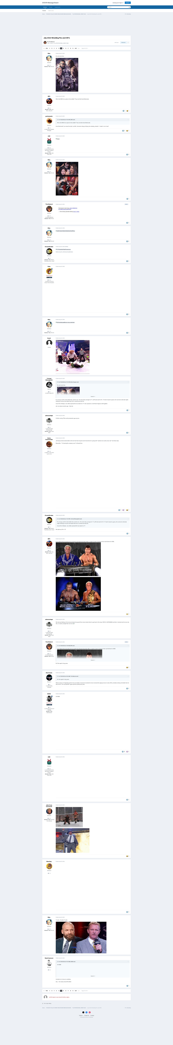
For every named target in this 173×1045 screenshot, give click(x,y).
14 (61, 48)
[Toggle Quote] (57, 119)
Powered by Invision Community (86, 1017)
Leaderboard (57, 7)
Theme (80, 1015)
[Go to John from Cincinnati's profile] (49, 811)
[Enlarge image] (67, 74)
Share (117, 42)
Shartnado (49, 672)
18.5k (50, 147)
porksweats (49, 116)
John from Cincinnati (49, 805)
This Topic (124, 7)
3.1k (50, 969)
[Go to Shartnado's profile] (49, 678)
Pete (49, 266)
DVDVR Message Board (50, 3)
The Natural (51, 41)
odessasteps (49, 415)
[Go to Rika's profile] (49, 58)
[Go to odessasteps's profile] (49, 420)
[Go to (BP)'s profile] (49, 101)
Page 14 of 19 (84, 48)
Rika (49, 53)
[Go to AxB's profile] (49, 141)
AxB (49, 136)
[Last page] (79, 48)
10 (51, 48)
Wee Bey (49, 861)
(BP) (49, 96)
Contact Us (86, 1015)
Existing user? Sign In (118, 2)
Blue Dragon (73, 382)
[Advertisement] (66, 26)
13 (58, 48)
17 (68, 48)
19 (72, 48)
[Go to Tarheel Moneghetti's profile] (49, 385)
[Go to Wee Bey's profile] (49, 866)
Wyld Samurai (49, 958)
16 (65, 48)
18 (70, 48)
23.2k (49, 65)
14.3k (50, 280)
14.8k (50, 451)
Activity (50, 7)
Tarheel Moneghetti (49, 379)
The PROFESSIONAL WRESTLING (61, 43)
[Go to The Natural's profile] (45, 42)
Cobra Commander (49, 438)
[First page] (44, 48)
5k (49, 684)
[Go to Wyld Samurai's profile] (49, 963)
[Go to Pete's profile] (49, 271)
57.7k (50, 215)
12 (56, 48)
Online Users (51, 10)
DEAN (49, 694)
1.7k (50, 873)
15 (63, 48)
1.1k (49, 391)
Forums (44, 10)
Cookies (92, 1015)
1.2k (50, 127)
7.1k (50, 258)
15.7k (50, 818)
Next (76, 48)
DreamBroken (49, 246)
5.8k (50, 108)
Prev (47, 48)
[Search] (129, 7)
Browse (45, 7)
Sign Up (127, 2)
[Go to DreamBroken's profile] (49, 251)
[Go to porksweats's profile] (49, 121)
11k (49, 707)
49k (50, 427)
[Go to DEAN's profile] (49, 699)
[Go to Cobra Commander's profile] (49, 444)
